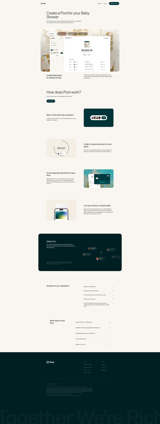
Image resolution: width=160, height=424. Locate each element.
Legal (85, 361)
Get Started (51, 101)
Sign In (105, 3)
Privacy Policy (87, 370)
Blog (103, 361)
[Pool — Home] (43, 3)
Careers (99, 3)
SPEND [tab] (72, 33)
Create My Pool (114, 3)
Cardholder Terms (88, 367)
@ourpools (104, 370)
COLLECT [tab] (62, 33)
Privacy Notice (87, 372)
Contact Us (104, 367)
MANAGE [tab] (82, 33)
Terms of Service (88, 364)
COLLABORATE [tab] (51, 33)
